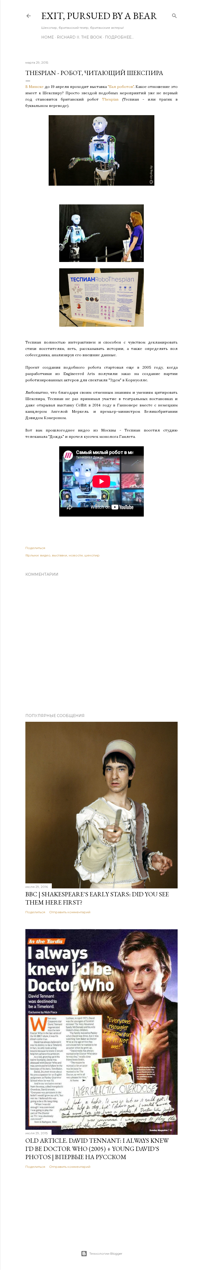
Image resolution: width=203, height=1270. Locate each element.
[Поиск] (174, 15)
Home (47, 37)
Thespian (110, 99)
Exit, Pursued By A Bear (99, 16)
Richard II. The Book (79, 37)
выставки (59, 555)
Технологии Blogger (105, 1253)
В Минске (34, 86)
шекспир (92, 555)
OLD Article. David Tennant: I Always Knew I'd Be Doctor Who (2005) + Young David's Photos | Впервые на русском (97, 1148)
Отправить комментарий (69, 912)
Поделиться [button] (35, 548)
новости (76, 555)
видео (45, 555)
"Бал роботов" (121, 86)
